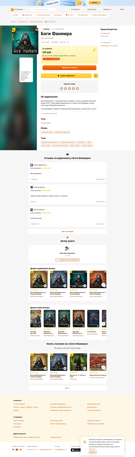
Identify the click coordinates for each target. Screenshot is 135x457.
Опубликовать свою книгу (109, 46)
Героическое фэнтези (62, 132)
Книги (16, 15)
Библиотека (92, 9)
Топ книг (70, 15)
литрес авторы (87, 146)
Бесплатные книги (44, 15)
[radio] (61, 88)
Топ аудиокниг (83, 15)
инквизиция (81, 142)
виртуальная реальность (50, 142)
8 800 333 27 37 (32, 449)
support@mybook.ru (45, 449)
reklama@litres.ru (61, 449)
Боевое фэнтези (47, 132)
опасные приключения (60, 146)
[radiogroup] (69, 88)
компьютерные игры (67, 142)
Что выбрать (75, 9)
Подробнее (92, 449)
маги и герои (46, 146)
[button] (103, 324)
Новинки (59, 15)
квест (89, 142)
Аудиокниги (28, 15)
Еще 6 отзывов (67, 231)
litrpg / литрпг (75, 146)
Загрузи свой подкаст (100, 15)
